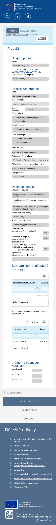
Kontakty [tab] (29, 419)
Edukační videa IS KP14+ (25, 446)
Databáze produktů (20, 35)
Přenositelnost (18, 380)
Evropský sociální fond (24, 463)
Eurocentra (19, 470)
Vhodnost (16, 374)
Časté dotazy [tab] (29, 410)
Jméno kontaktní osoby (21, 213)
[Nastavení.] (44, 276)
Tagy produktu (17, 172)
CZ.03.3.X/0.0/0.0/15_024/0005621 (26, 72)
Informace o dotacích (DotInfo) (27, 459)
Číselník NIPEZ (20, 487)
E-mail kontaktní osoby (21, 221)
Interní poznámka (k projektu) (24, 255)
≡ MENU (12, 30)
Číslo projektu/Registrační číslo (25, 69)
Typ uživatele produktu (21, 134)
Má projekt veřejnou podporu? (24, 231)
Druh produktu (17, 113)
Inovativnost (17, 369)
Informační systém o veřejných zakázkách (33, 478)
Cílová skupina (18, 125)
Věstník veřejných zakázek (26, 483)
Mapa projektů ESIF (23, 454)
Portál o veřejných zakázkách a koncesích (33, 474)
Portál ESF (24, 31)
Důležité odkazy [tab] (29, 401)
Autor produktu (18, 100)
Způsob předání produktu (22, 156)
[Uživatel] (13, 282)
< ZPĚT (42, 38)
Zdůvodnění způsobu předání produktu (28, 164)
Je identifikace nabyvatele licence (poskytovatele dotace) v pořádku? (24, 250)
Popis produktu (18, 148)
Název (14, 61)
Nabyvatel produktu (20, 190)
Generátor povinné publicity (26, 450)
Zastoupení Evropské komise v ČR (29, 465)
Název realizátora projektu (22, 75)
